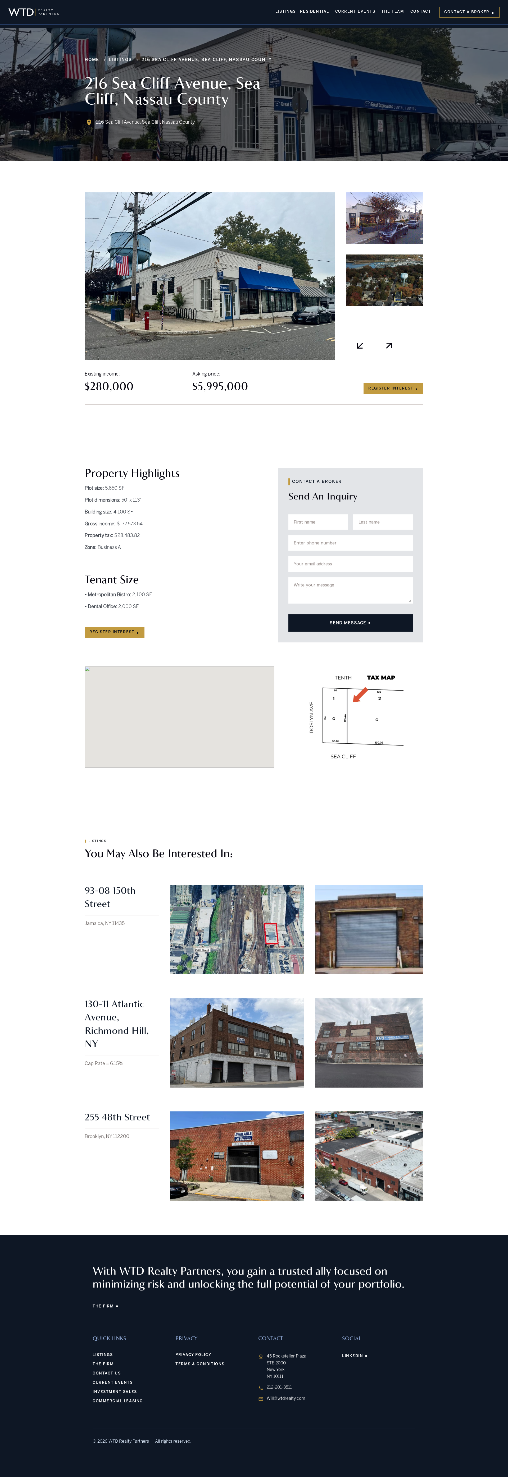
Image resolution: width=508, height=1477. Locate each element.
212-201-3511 (279, 1388)
